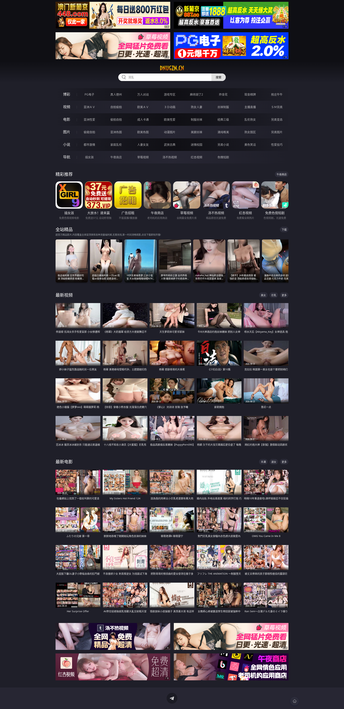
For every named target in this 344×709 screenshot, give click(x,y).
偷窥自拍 (89, 132)
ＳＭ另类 (277, 107)
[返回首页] (294, 701)
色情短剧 (223, 157)
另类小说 (223, 145)
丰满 (263, 461)
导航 (66, 157)
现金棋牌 (250, 94)
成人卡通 (143, 120)
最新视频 (64, 295)
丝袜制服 (223, 107)
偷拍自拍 (116, 120)
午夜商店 (116, 157)
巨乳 (273, 295)
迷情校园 (196, 145)
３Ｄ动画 (169, 107)
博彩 (66, 94)
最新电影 (64, 462)
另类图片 (277, 132)
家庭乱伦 (116, 145)
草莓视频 (143, 157)
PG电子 (89, 94)
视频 (66, 106)
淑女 (273, 461)
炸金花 (223, 94)
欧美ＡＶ (143, 107)
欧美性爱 (169, 120)
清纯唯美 (223, 132)
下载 (284, 229)
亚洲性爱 (89, 120)
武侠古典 (169, 145)
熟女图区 (250, 132)
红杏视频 (196, 157)
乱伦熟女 (250, 120)
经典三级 (223, 120)
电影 (66, 119)
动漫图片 (169, 132)
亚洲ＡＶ (89, 107)
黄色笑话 (250, 145)
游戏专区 (169, 94)
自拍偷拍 (116, 107)
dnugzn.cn (172, 68)
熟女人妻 (196, 107)
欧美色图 (143, 132)
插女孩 (89, 157)
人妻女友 (143, 145)
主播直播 (250, 107)
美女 (263, 295)
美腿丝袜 (196, 132)
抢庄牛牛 (277, 94)
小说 (66, 144)
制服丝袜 (196, 120)
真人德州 (116, 94)
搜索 (218, 77)
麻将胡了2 (196, 94)
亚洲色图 (116, 132)
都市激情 (89, 145)
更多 (284, 295)
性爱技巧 (277, 145)
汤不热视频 (170, 157)
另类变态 (277, 120)
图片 (66, 132)
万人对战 (143, 94)
